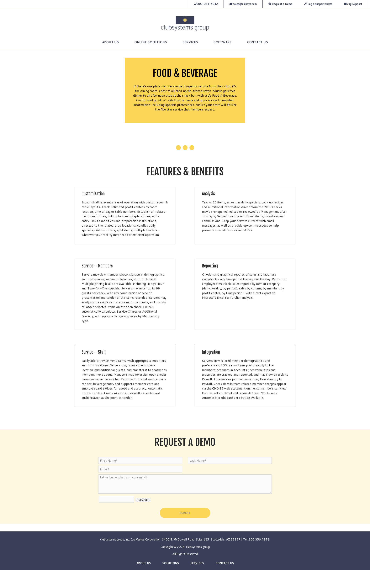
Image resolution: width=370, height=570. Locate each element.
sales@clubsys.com (245, 4)
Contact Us (257, 42)
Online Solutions (150, 42)
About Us (110, 42)
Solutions (170, 563)
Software (223, 42)
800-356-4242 (207, 4)
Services (190, 42)
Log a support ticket (319, 4)
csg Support (354, 4)
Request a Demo (281, 4)
